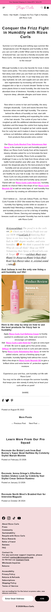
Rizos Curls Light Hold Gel (28, 183)
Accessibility (8, 571)
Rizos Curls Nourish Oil (30, 361)
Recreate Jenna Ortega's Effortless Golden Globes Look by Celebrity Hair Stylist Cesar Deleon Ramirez (22, 476)
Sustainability (8, 533)
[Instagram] (9, 518)
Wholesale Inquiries (11, 563)
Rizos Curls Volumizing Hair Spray (23, 352)
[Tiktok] (14, 518)
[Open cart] (47, 7)
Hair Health (14, 15)
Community (7, 530)
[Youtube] (19, 518)
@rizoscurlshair (14, 228)
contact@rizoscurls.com (21, 557)
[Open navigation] (4, 7)
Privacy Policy (8, 574)
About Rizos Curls (10, 524)
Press (4, 527)
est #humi (28, 257)
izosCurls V (24, 234)
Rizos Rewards (9, 538)
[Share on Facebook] (3, 401)
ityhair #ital (40, 257)
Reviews (6, 544)
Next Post (33, 423)
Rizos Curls (28, 606)
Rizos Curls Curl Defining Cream (24, 334)
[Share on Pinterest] (12, 401)
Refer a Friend (8, 541)
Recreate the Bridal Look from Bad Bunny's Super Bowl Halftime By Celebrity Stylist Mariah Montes (25, 453)
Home (5, 15)
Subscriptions (8, 580)
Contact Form (22, 559)
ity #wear (18, 257)
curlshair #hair (33, 254)
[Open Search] (41, 7)
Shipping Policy (9, 583)
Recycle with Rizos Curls (13, 536)
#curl (8, 260)
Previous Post (20, 423)
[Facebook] (3, 518)
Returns (5, 566)
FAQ (4, 547)
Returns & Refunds (11, 577)
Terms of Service (10, 586)
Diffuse (5, 349)
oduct (27, 260)
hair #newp (18, 260)
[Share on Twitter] (8, 401)
